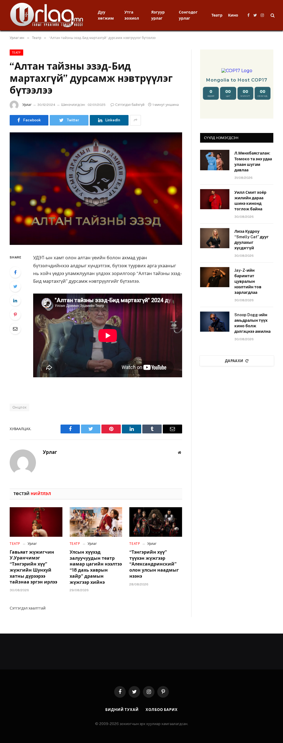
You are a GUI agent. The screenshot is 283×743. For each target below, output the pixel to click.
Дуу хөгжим (106, 15)
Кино (233, 15)
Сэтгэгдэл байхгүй (130, 105)
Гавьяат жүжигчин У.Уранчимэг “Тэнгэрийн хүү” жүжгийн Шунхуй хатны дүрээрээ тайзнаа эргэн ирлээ (33, 567)
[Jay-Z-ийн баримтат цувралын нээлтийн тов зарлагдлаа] (214, 277)
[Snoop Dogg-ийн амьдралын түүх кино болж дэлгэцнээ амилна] (214, 322)
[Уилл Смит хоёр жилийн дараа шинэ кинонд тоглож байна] (214, 199)
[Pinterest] (15, 314)
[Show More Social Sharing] (135, 120)
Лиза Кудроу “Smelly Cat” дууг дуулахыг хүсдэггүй (251, 239)
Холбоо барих (162, 710)
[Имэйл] (15, 328)
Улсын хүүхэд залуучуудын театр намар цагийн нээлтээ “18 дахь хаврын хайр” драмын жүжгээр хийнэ (96, 567)
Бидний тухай (122, 710)
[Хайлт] (272, 15)
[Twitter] (15, 286)
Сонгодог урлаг (188, 15)
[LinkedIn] (15, 300)
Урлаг (27, 105)
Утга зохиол (131, 15)
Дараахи (234, 361)
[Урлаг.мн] (46, 15)
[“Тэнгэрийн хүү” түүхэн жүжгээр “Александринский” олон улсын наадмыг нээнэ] (155, 522)
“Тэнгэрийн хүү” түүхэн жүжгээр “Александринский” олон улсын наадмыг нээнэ (154, 564)
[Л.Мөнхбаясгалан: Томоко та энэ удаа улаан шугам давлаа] (214, 160)
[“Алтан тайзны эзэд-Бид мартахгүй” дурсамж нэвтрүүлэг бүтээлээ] (96, 188)
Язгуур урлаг (158, 15)
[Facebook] (15, 272)
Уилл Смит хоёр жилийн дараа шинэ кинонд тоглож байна (250, 200)
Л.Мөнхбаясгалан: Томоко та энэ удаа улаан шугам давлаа (253, 161)
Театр (216, 15)
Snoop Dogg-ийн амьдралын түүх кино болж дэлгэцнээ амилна (252, 323)
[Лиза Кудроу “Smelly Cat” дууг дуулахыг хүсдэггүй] (214, 238)
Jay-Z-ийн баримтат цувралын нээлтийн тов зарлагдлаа (247, 281)
